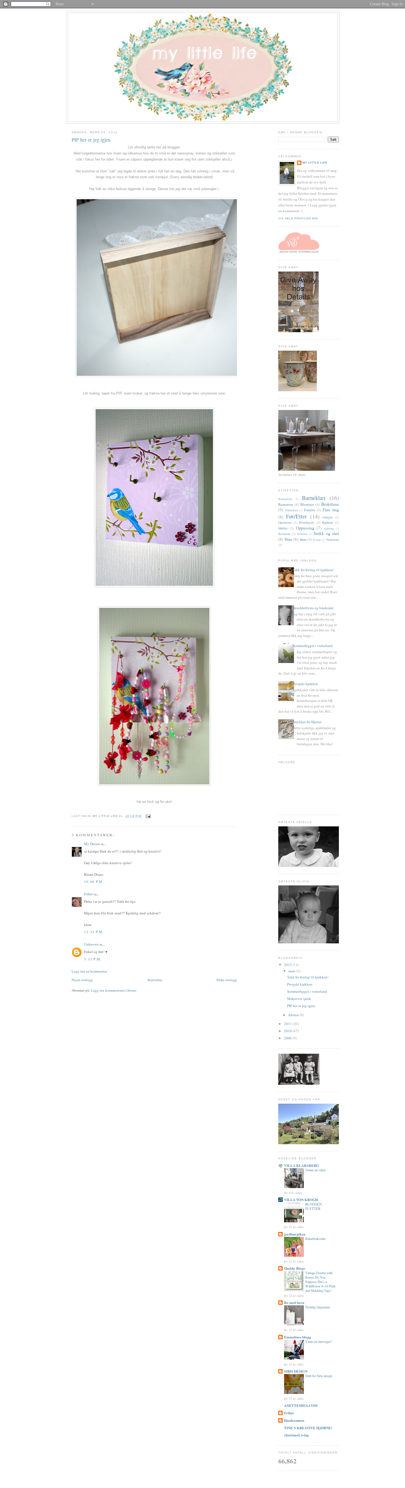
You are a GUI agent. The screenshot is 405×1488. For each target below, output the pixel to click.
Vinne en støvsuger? (318, 1341)
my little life (315, 162)
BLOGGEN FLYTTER (313, 1206)
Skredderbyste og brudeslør (313, 607)
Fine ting (331, 509)
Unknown (91, 944)
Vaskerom (332, 539)
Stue (288, 539)
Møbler (283, 528)
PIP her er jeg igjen (301, 1005)
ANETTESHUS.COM (300, 1405)
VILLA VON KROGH (301, 1199)
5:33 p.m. (93, 959)
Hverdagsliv (307, 522)
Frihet (88, 893)
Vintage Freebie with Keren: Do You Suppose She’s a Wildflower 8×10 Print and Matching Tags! (320, 1282)
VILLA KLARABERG (301, 1165)
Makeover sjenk (299, 998)
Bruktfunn (330, 504)
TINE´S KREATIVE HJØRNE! (308, 1427)
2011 (288, 1023)
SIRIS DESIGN (295, 1371)
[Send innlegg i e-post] (148, 816)
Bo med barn (294, 1302)
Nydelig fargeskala (317, 1307)
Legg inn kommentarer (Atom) (113, 990)
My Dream (92, 843)
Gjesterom (284, 522)
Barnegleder (285, 499)
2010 (288, 1030)
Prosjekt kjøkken (305, 683)
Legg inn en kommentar (89, 971)
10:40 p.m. (94, 881)
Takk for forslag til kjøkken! (313, 569)
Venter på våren (315, 1170)
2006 (288, 1038)
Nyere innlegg (82, 979)
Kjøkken (327, 522)
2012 (288, 964)
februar (294, 1014)
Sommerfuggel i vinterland (313, 645)
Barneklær (314, 498)
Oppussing (305, 528)
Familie (309, 509)
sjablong (329, 528)
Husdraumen (294, 1420)
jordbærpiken (294, 1234)
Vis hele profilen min (298, 218)
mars (292, 970)
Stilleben (302, 534)
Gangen (328, 517)
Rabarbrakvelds (315, 1238)
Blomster (307, 504)
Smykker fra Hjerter (307, 721)
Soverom (284, 534)
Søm (303, 539)
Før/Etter (296, 516)
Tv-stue (317, 540)
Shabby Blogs (294, 1268)
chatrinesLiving (296, 1435)
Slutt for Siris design (318, 1375)
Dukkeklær (291, 510)
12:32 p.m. (94, 931)
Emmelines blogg (297, 1337)
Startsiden (154, 979)
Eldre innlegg (227, 979)
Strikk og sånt (326, 533)
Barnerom (285, 504)
